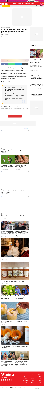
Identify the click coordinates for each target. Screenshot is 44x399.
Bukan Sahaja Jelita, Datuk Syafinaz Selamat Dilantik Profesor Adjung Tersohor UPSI (36, 77)
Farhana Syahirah (33, 63)
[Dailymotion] (11, 380)
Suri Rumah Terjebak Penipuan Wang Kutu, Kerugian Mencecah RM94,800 (36, 86)
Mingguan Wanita (4, 27)
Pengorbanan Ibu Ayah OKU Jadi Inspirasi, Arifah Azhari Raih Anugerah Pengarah (36, 94)
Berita (9, 27)
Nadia (3, 34)
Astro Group (37, 388)
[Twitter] (37, 5)
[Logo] (3, 4)
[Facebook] (35, 5)
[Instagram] (36, 5)
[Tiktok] (39, 5)
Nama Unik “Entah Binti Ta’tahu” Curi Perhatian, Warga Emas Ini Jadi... (35, 61)
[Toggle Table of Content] (25, 60)
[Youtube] (9, 380)
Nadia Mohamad (34, 80)
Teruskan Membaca (15, 116)
